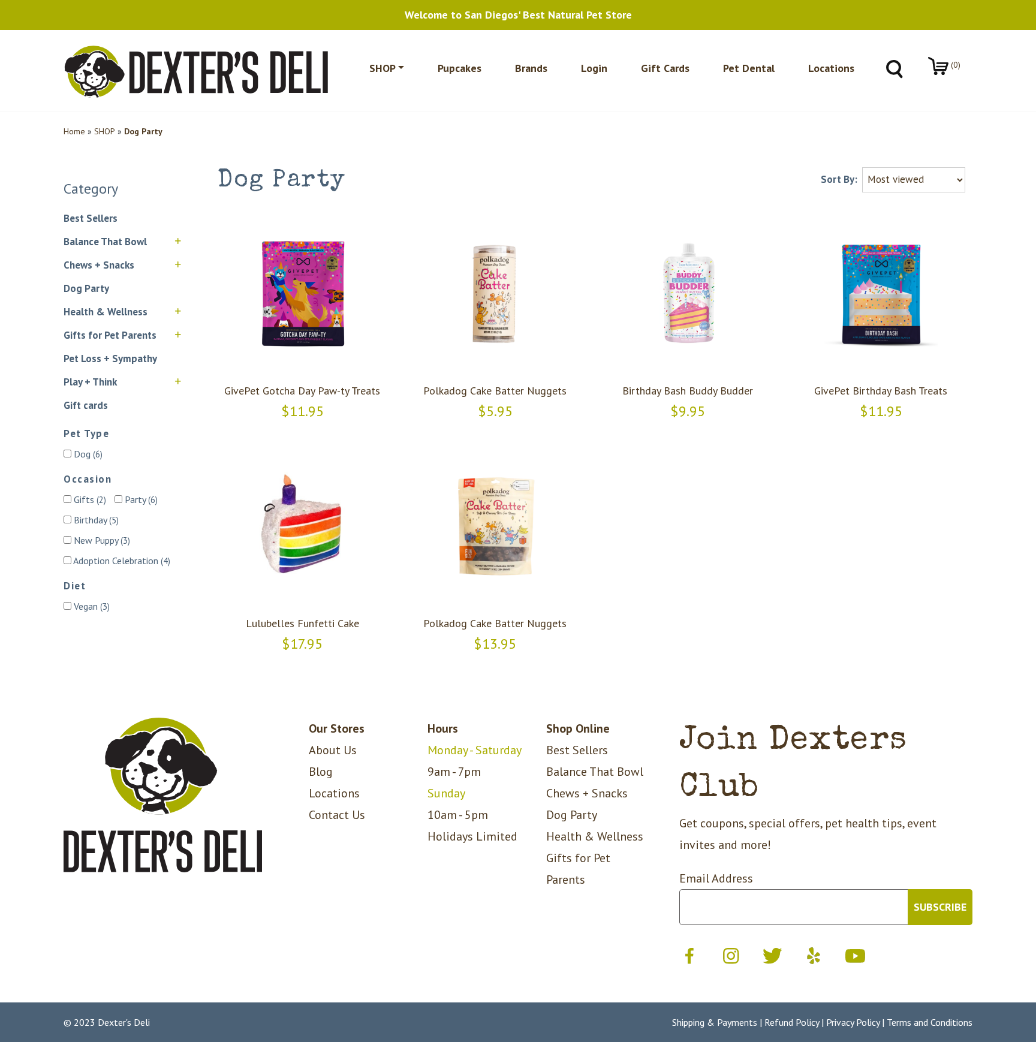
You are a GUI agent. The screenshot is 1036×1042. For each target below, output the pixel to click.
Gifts (88, 499)
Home (74, 131)
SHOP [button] (382, 68)
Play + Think (90, 382)
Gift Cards (665, 68)
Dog (87, 454)
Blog (321, 771)
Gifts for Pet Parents (110, 335)
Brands (531, 68)
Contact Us (337, 815)
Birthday (95, 520)
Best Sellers (91, 218)
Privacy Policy (853, 1022)
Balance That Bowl (105, 241)
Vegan (90, 606)
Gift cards (86, 405)
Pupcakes (459, 68)
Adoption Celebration (120, 561)
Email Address (716, 878)
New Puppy (100, 540)
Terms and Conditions (929, 1022)
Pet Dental (749, 68)
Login (594, 68)
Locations (831, 68)
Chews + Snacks (99, 265)
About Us (333, 750)
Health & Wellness (105, 311)
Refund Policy (791, 1022)
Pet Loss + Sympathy (110, 358)
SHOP (104, 131)
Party (140, 499)
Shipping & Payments (714, 1022)
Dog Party (86, 288)
